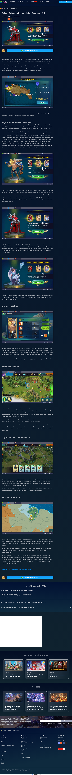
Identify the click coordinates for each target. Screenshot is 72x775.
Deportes (2, 747)
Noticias (46, 4)
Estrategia (2, 748)
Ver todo (63, 116)
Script (22, 738)
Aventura (2, 739)
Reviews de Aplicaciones (18, 4)
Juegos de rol (3, 744)
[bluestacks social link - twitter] (66, 728)
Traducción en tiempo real (25, 731)
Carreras (2, 743)
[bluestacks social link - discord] (59, 728)
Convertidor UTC (24, 743)
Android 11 (2, 729)
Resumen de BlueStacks (38, 4)
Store (34, 1)
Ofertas (2, 726)
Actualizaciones (60, 722)
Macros (22, 729)
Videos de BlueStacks (63, 4)
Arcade (2, 740)
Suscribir (66, 705)
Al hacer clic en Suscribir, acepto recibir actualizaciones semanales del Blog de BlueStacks (55, 708)
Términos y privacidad (4, 755)
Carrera (41, 726)
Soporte (47, 1)
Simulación (2, 745)
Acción (2, 737)
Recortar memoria (24, 737)
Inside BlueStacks (28, 4)
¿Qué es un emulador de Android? (45, 733)
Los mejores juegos (4, 736)
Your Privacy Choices (37, 759)
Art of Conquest (14, 8)
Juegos (21, 1)
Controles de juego (24, 722)
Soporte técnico (61, 720)
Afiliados (41, 1)
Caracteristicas (13, 1)
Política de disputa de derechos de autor (14, 755)
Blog (27, 1)
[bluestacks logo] (3, 2)
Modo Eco (22, 730)
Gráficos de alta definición (25, 741)
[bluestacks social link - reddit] (61, 728)
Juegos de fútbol (3, 749)
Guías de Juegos (58, 41)
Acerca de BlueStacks (43, 722)
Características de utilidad (25, 742)
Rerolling (22, 734)
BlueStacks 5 (3, 723)
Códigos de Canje (53, 4)
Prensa (41, 727)
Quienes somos (43, 720)
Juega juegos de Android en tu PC (45, 732)
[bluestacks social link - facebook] (64, 728)
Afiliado (41, 723)
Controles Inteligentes (24, 733)
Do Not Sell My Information (31, 755)
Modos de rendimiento (25, 735)
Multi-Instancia (23, 726)
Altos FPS (22, 739)
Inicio (6, 4)
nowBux (2, 727)
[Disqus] (20, 616)
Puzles (2, 741)
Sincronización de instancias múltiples (27, 727)
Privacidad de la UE (23, 755)
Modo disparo (23, 723)
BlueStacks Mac (3, 722)
